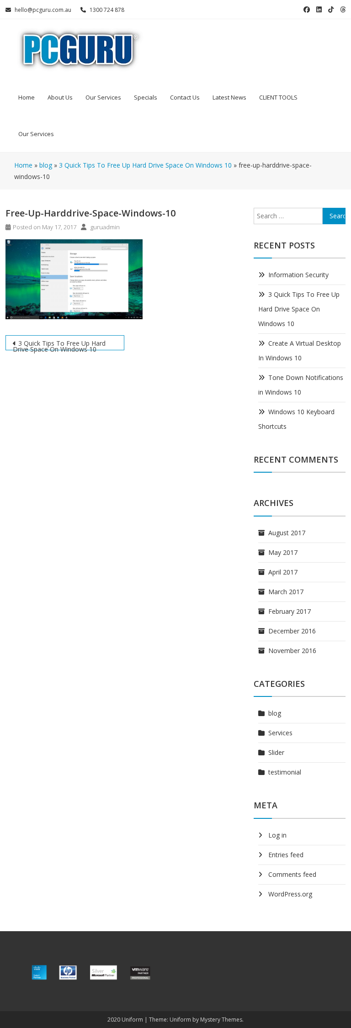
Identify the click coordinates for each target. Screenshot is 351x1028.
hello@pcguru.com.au (43, 10)
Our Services (103, 97)
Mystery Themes (221, 1019)
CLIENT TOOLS (278, 97)
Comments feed (292, 874)
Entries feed (285, 854)
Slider (276, 752)
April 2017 (283, 572)
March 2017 (285, 591)
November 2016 (292, 650)
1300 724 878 (107, 10)
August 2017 (286, 532)
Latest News (229, 97)
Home (26, 97)
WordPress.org (290, 894)
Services (280, 732)
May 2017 (283, 552)
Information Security (298, 274)
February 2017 (289, 611)
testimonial (284, 772)
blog (274, 713)
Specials (145, 97)
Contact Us (185, 97)
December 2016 (292, 631)
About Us (60, 97)
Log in (277, 835)
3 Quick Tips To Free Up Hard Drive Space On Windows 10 (59, 344)
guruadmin (105, 227)
